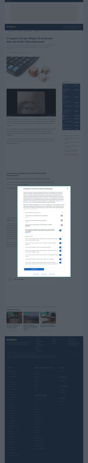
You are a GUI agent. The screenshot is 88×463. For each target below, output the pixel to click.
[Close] (67, 189)
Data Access (44, 274)
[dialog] (44, 231)
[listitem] (44, 212)
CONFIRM (34, 269)
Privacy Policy (52, 274)
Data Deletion (36, 274)
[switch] (61, 216)
